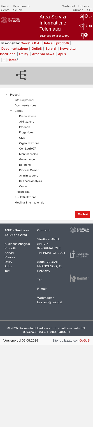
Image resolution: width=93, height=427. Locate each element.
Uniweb (78, 10)
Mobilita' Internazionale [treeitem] (29, 202)
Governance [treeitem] (27, 159)
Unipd (5, 6)
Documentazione (14, 48)
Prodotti (10, 248)
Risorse (10, 257)
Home (11, 60)
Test (7, 271)
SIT (89, 10)
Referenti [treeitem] (25, 164)
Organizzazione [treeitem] (29, 143)
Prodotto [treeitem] (24, 127)
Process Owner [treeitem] (28, 170)
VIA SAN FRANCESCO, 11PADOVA (49, 266)
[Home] (81, 16)
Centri (5, 10)
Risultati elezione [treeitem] (25, 197)
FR (90, 26)
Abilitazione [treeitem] (26, 121)
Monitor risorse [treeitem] (28, 154)
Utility (23, 54)
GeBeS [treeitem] (19, 110)
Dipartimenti (21, 6)
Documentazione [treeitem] (25, 105)
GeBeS (37, 48)
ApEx (62, 54)
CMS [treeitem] (22, 137)
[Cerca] (86, 25)
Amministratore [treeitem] (28, 175)
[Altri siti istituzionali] (81, 25)
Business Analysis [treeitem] (30, 181)
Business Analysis (17, 244)
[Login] (81, 35)
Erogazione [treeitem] (26, 132)
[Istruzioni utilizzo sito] (86, 16)
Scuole (18, 10)
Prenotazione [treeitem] (27, 116)
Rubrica (83, 6)
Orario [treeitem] (23, 186)
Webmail (68, 6)
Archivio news (43, 54)
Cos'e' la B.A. (30, 43)
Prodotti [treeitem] (15, 94)
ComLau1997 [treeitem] (27, 148)
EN (91, 16)
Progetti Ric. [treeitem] (22, 191)
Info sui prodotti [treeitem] (24, 100)
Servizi (51, 48)
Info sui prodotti (56, 43)
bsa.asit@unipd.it (49, 302)
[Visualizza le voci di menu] (4, 60)
